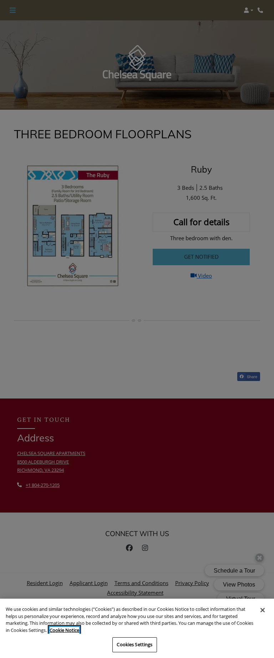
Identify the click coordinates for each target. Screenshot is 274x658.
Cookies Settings (134, 644)
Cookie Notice (64, 630)
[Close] (262, 610)
